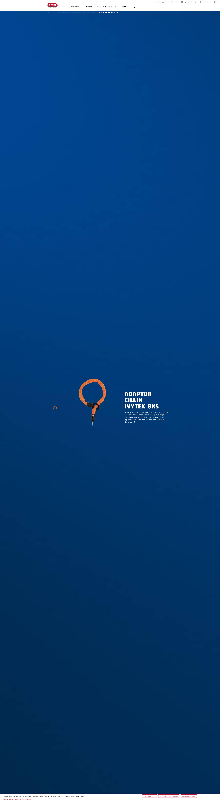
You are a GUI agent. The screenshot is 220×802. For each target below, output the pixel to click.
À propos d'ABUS (109, 6)
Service (125, 6)
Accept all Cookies (188, 796)
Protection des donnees (14, 799)
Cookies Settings (149, 796)
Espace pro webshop (190, 2)
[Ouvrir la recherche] (134, 8)
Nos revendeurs (207, 2)
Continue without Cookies (169, 796)
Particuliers (75, 6)
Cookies (5, 799)
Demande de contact (171, 2)
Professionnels (92, 6)
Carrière (157, 2)
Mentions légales (26, 799)
